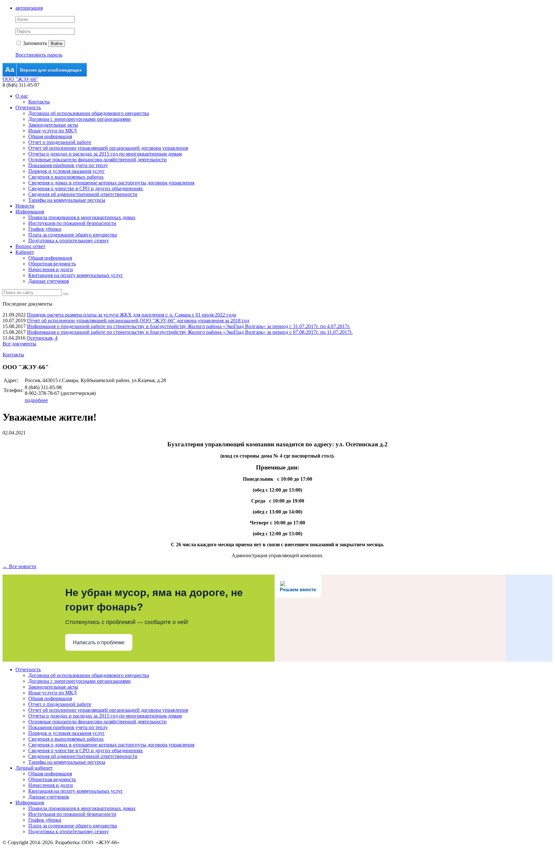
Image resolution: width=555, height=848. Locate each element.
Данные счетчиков (48, 281)
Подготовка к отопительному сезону (68, 240)
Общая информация (50, 136)
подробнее (36, 400)
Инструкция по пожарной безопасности (72, 223)
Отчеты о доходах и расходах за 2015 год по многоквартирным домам (105, 153)
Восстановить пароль (38, 55)
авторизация (29, 8)
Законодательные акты (53, 125)
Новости (24, 206)
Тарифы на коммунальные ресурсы (66, 200)
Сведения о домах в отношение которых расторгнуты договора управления (111, 182)
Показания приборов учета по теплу (68, 165)
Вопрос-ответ (30, 246)
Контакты (39, 101)
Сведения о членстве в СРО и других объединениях (85, 188)
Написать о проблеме (99, 642)
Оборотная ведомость (52, 263)
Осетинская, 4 (42, 338)
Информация (29, 211)
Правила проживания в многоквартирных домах (82, 217)
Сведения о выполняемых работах (66, 177)
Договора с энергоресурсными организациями (79, 119)
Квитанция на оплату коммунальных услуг (75, 275)
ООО (20, 79)
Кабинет (24, 252)
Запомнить (34, 43)
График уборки (44, 229)
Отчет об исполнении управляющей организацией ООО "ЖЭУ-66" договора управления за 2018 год (138, 320)
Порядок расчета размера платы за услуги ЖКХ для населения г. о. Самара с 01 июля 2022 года (131, 314)
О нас (21, 96)
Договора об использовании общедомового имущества (88, 113)
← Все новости (19, 566)
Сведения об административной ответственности (82, 194)
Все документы (19, 343)
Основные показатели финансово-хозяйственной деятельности (97, 159)
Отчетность (28, 107)
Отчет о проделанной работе (59, 142)
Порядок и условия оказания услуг (66, 171)
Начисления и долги (50, 269)
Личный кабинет (34, 768)
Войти (56, 43)
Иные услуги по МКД (52, 130)
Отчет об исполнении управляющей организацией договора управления (108, 148)
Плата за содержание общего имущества (72, 234)
